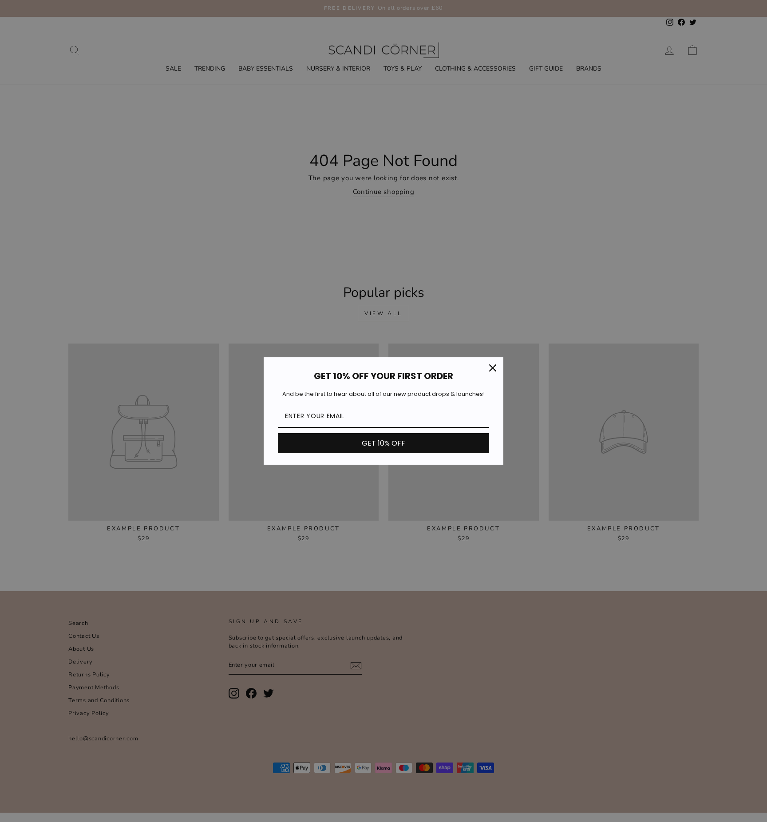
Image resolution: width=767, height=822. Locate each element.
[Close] (492, 368)
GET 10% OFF (383, 443)
